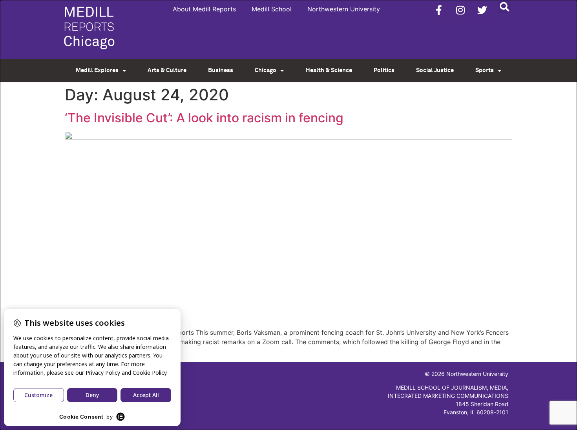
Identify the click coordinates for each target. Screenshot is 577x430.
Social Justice (435, 70)
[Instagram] (460, 10)
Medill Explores (97, 70)
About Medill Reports (204, 9)
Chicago (265, 70)
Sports (484, 70)
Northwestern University (343, 9)
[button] (504, 6)
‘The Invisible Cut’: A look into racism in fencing (204, 117)
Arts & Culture (167, 70)
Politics (384, 70)
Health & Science (329, 70)
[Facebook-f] (439, 10)
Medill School (272, 9)
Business (220, 70)
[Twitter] (482, 10)
